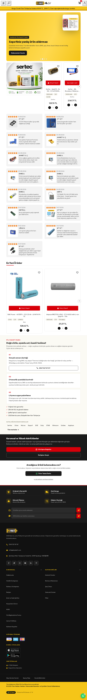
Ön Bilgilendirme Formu (13, 615)
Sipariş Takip (26, 678)
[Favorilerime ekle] (58, 66)
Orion (16, 425)
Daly (42, 425)
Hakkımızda (10, 575)
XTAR (48, 425)
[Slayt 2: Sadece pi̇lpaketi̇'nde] (42, 59)
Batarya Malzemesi (51, 581)
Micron (23, 425)
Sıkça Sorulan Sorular (12, 678)
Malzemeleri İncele (18, 53)
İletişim (8, 592)
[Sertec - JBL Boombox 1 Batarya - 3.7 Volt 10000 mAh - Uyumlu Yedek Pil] (53, 71)
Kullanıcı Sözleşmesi (12, 586)
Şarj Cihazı (48, 586)
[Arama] (8, 3)
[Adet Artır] (56, 105)
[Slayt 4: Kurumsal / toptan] (46, 59)
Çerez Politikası (11, 621)
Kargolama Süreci (12, 604)
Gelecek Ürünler (50, 592)
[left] (46, 86)
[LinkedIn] (30, 563)
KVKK (8, 609)
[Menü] (3, 3)
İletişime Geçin (43, 455)
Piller (46, 598)
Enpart (30, 425)
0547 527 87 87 (44, 368)
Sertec (9, 425)
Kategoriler (51, 569)
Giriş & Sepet (54, 83)
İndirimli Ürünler (50, 575)
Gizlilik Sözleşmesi (12, 581)
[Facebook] (8, 563)
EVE (36, 425)
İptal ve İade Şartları (12, 598)
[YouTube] (25, 563)
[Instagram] (19, 563)
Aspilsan (71, 425)
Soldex (63, 425)
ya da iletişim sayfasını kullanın (43, 479)
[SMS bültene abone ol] (78, 515)
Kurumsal (10, 569)
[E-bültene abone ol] (78, 510)
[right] (79, 86)
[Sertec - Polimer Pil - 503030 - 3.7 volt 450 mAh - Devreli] (72, 71)
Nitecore (55, 425)
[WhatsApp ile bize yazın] (83, 695)
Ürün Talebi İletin (44, 473)
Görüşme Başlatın (44, 449)
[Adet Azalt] (49, 105)
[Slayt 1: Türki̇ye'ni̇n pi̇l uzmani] (40, 59)
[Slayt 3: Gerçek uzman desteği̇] (44, 59)
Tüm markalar (12, 429)
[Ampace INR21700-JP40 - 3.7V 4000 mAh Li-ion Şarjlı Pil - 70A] (24, 287)
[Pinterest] (36, 563)
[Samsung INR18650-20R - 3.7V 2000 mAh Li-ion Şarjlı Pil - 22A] (62, 287)
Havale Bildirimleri (39, 678)
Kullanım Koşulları (11, 626)
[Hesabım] (84, 3)
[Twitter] (14, 563)
